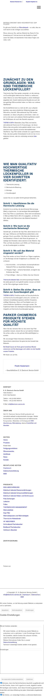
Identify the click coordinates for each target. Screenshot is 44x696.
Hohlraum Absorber (10, 530)
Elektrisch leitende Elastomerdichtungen (17, 490)
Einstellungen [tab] (4, 649)
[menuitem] (33, 7)
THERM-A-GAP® (9, 123)
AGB (5, 473)
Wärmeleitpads (23, 27)
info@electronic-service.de (16, 404)
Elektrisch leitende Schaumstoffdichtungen (18, 493)
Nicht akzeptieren (17, 610)
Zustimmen (29, 679)
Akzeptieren (5, 610)
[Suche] (33, 7)
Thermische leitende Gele (11, 280)
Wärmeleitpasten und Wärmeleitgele (15, 515)
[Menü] (38, 7)
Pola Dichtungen (9, 498)
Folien (5, 504)
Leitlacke (6, 501)
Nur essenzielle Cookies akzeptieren (12, 679)
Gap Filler (6, 513)
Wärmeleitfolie (8, 510)
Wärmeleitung (16, 423)
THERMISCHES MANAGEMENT (15, 507)
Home (5, 440)
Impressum (7, 468)
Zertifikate (6, 454)
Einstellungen (30, 610)
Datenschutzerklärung (11, 471)
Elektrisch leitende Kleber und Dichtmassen (18, 496)
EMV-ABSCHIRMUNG (11, 487)
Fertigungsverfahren (10, 448)
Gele (35, 136)
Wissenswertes (8, 451)
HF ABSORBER (9, 521)
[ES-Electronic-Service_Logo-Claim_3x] (18, 7)
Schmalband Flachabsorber (13, 524)
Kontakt (6, 460)
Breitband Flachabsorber (11, 527)
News (5, 457)
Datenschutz (35, 595)
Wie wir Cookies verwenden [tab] (8, 626)
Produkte (6, 442)
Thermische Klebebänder (12, 518)
